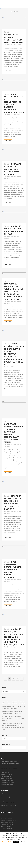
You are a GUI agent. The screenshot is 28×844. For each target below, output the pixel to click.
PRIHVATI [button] (16, 841)
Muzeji (18, 114)
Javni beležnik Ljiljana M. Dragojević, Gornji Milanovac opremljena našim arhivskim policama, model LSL (14, 354)
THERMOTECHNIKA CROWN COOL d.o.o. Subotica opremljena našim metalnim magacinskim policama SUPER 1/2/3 (12, 725)
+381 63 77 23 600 (8, 824)
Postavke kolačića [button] (6, 841)
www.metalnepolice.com (10, 820)
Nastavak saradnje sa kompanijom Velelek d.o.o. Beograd (13, 169)
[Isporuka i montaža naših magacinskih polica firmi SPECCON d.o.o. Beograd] (14, 487)
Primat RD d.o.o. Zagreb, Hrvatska (9, 805)
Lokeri (2, 794)
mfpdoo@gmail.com (9, 822)
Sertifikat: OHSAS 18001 (7, 784)
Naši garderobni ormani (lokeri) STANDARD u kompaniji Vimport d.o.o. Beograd (13, 569)
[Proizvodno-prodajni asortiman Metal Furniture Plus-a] (14, 23)
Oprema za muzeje (5, 797)
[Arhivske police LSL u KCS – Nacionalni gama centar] (14, 217)
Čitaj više (23, 841)
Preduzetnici (20, 366)
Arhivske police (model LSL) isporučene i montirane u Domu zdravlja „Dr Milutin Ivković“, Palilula (14, 637)
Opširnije (8, 70)
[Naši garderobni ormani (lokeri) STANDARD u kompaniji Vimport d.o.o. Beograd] (14, 552)
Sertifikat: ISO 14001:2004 (7, 782)
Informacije (19, 44)
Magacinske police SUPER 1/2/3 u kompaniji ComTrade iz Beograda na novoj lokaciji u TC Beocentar (13, 291)
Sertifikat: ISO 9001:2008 (7, 780)
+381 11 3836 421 (7, 826)
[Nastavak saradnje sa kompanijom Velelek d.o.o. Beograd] (14, 155)
